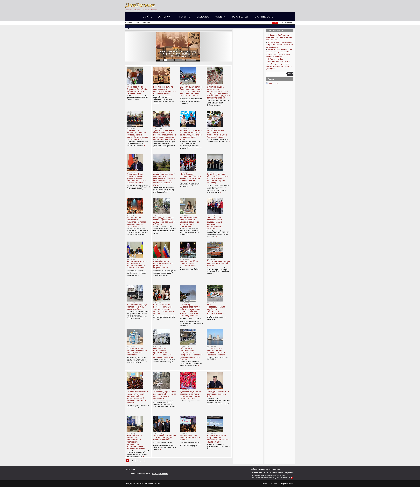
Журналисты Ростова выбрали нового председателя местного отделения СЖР (217, 438)
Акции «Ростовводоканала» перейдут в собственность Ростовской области (216, 309)
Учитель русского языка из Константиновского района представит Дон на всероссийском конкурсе (191, 134)
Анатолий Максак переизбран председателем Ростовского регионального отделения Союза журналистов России (136, 442)
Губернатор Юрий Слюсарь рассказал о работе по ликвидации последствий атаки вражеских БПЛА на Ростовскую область (190, 310)
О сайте (147, 17)
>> (148, 461)
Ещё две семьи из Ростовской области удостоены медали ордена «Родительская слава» (163, 309)
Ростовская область (132, 23)
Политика (185, 17)
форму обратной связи (160, 474)
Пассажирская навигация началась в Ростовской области (218, 263)
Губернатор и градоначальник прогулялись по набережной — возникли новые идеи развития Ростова (191, 353)
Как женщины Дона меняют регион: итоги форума (190, 437)
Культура (220, 17)
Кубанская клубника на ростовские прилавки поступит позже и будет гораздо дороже (190, 395)
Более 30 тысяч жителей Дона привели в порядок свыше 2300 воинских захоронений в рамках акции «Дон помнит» (178, 52)
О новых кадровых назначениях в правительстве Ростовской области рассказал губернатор (163, 352)
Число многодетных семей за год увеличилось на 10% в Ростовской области (217, 133)
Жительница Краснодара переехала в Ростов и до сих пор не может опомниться (164, 395)
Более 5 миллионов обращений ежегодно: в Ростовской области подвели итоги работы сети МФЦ (217, 178)
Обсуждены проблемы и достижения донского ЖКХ (218, 394)
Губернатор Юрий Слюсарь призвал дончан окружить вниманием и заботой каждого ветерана (136, 178)
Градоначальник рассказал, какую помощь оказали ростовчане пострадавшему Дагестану (214, 223)
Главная (264, 484)
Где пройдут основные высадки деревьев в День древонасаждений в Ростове (164, 220)
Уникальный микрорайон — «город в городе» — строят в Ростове (164, 437)
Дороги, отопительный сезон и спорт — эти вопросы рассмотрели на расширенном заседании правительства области (164, 134)
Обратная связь (287, 23)
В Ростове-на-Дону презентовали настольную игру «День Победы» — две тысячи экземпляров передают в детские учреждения (218, 92)
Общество (203, 17)
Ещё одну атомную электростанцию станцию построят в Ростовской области (216, 351)
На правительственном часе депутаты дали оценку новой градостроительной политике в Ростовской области (137, 397)
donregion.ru (270, 475)
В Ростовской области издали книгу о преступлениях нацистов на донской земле (164, 90)
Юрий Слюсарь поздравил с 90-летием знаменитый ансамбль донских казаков (190, 177)
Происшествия (240, 17)
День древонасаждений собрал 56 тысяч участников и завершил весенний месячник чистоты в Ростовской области (164, 179)
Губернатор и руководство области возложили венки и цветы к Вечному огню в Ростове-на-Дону (137, 134)
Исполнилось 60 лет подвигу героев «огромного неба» (189, 263)
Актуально (146, 23)
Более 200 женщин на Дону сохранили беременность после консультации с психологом (190, 221)
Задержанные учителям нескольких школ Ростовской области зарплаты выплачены (137, 264)
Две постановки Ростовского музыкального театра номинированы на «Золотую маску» (136, 221)
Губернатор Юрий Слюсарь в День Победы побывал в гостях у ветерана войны (138, 90)
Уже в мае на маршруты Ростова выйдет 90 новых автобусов (137, 307)
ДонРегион (164, 17)
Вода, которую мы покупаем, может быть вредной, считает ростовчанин (137, 351)
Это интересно (264, 17)
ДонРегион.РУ (154, 484)
